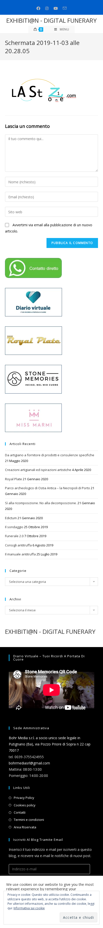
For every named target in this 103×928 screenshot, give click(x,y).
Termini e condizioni (29, 819)
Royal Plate (13, 479)
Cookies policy (25, 805)
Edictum (11, 518)
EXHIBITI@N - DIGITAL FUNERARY (51, 20)
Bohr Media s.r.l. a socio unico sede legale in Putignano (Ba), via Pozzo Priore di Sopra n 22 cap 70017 (49, 744)
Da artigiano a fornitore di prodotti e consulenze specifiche (49, 455)
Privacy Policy (24, 797)
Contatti (20, 812)
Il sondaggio (14, 527)
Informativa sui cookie (29, 908)
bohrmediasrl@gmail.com (29, 763)
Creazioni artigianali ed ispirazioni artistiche (38, 469)
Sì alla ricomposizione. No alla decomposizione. (41, 503)
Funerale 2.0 (14, 536)
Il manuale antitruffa (20, 554)
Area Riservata (25, 827)
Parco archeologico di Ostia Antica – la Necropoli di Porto (47, 488)
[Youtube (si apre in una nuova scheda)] (55, 8)
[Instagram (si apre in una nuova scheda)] (47, 8)
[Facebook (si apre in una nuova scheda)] (38, 8)
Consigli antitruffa (18, 545)
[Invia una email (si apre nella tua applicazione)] (64, 8)
